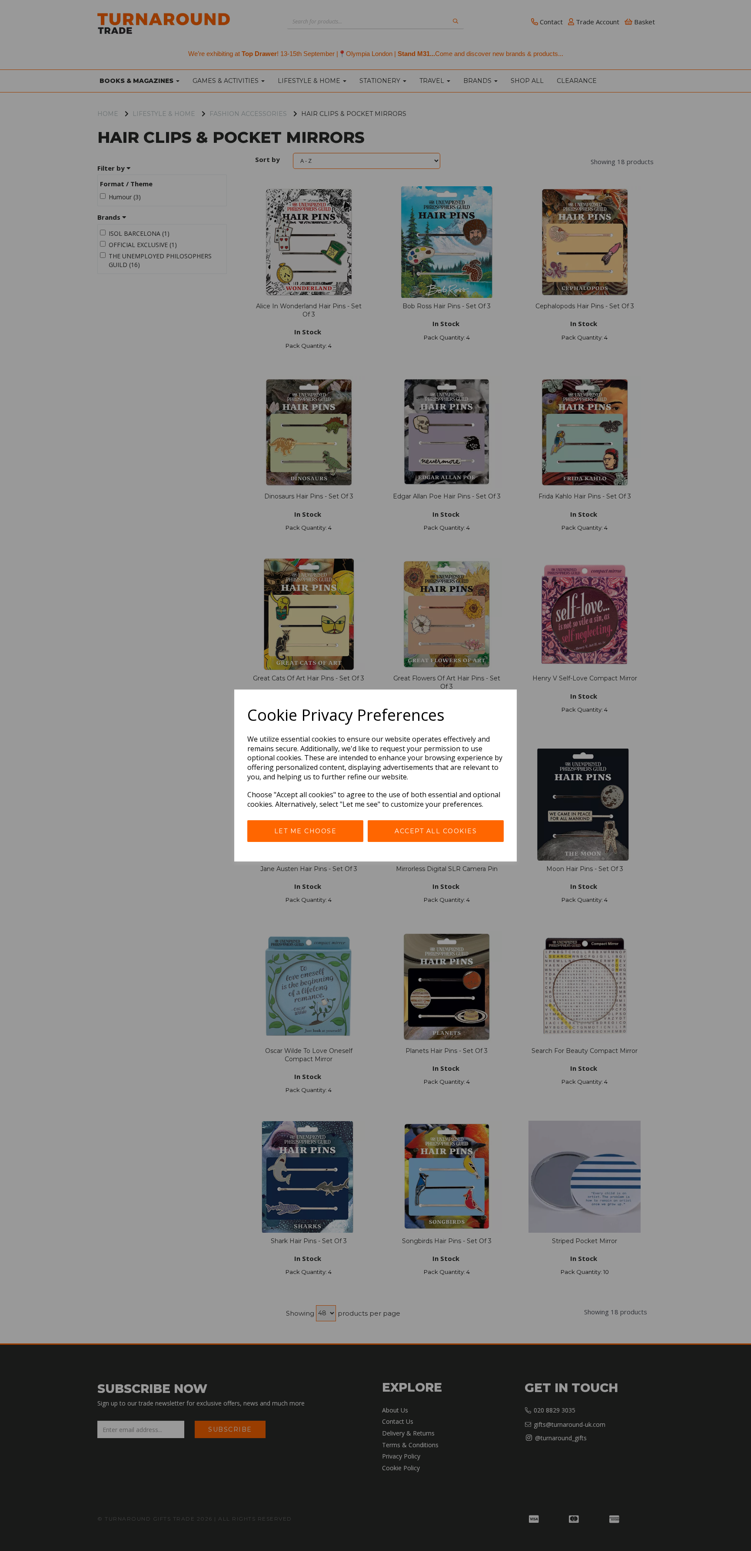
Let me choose (305, 831)
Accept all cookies (436, 831)
